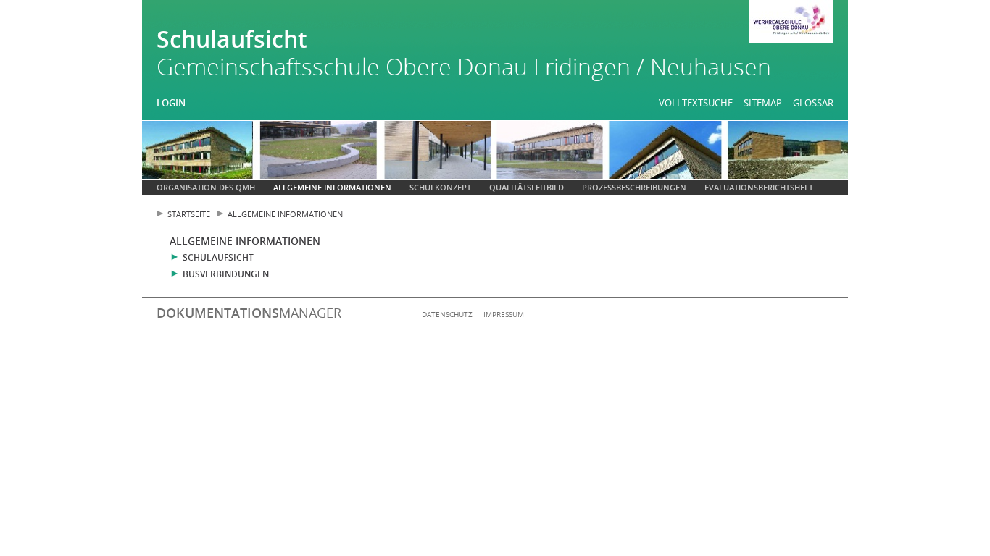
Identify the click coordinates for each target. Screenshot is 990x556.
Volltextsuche (696, 102)
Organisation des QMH (206, 187)
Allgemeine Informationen (332, 187)
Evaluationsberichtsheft (758, 187)
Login (171, 102)
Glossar (813, 102)
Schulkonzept (440, 187)
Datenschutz (447, 314)
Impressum (503, 314)
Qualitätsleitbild (526, 187)
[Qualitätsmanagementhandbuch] (791, 23)
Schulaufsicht (218, 257)
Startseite (188, 213)
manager (249, 312)
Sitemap (763, 102)
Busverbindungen (226, 274)
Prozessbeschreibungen (634, 187)
